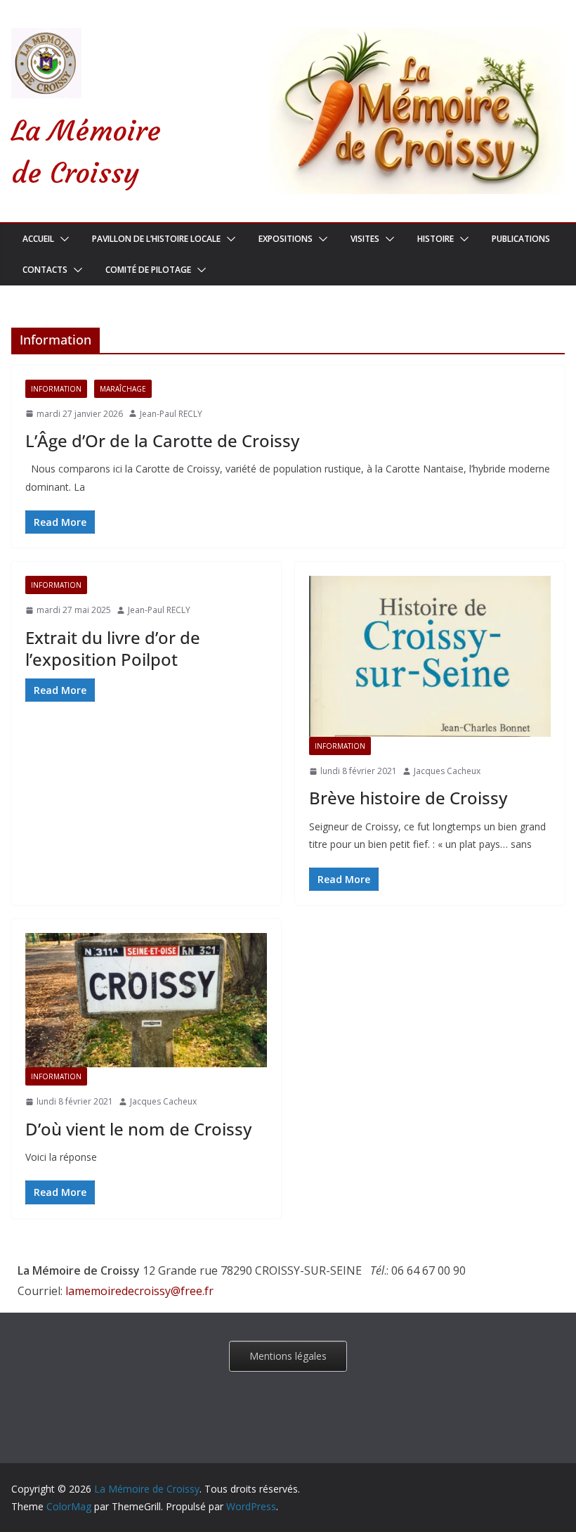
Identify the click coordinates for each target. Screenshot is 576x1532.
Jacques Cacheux (447, 771)
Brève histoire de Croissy (408, 797)
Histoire (435, 239)
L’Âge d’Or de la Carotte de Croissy (162, 440)
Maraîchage (123, 389)
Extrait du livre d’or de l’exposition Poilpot (112, 648)
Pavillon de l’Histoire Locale (156, 239)
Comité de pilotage (148, 270)
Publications (521, 239)
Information (56, 389)
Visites (365, 239)
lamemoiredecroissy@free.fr (139, 1291)
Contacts (44, 270)
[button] (62, 239)
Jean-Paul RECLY (171, 414)
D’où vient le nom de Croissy (138, 1128)
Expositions (285, 239)
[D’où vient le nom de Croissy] (146, 1000)
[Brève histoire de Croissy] (430, 656)
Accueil (38, 239)
